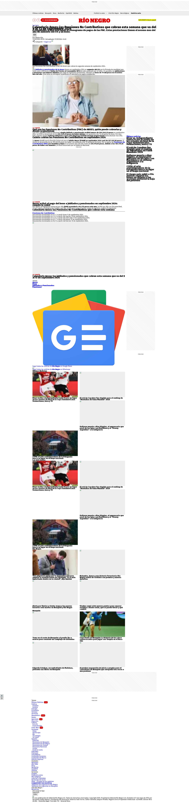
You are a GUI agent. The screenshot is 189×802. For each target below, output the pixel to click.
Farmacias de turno (39, 780)
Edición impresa (37, 759)
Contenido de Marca (39, 758)
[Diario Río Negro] (94, 20)
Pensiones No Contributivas (43, 213)
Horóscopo (36, 732)
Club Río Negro (113, 13)
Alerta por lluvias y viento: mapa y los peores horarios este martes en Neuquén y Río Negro (52, 607)
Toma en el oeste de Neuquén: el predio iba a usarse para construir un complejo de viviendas (53, 638)
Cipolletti (69, 13)
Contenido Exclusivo (39, 756)
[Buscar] (38, 20)
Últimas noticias (38, 13)
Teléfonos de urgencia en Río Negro (45, 784)
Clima (34, 731)
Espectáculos (37, 726)
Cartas (34, 748)
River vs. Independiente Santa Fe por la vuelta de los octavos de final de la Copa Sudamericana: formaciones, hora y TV (140, 141)
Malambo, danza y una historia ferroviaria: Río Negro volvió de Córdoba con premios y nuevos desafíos (100, 577)
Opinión (34, 739)
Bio (33, 734)
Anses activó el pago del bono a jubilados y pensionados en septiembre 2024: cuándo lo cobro (75, 204)
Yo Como (35, 737)
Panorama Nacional (39, 747)
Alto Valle (35, 764)
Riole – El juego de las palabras (43, 781)
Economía (35, 710)
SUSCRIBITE (147, 20)
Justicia (35, 707)
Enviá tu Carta (37, 750)
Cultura (34, 722)
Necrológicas (124, 13)
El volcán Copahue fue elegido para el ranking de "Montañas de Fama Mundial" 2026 (101, 399)
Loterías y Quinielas (39, 778)
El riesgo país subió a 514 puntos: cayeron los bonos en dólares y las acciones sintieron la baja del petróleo (140, 177)
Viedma (75, 13)
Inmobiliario (36, 754)
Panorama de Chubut (40, 745)
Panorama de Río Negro (41, 743)
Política (34, 704)
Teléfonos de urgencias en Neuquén (45, 786)
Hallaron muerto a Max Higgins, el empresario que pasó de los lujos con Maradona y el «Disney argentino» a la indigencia (140, 159)
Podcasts (35, 753)
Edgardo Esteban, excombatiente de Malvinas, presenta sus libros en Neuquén (52, 669)
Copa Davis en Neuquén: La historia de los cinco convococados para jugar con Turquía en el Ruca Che (101, 639)
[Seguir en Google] (33, 68)
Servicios (35, 25)
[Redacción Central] (34, 33)
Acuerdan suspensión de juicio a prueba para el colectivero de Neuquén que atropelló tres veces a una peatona (102, 669)
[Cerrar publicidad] (2, 696)
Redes (34, 717)
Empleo (34, 773)
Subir (35, 794)
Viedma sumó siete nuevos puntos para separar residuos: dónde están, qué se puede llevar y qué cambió (101, 607)
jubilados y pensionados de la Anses (49, 69)
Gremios (35, 706)
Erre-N (35, 724)
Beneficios (35, 789)
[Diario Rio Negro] (33, 796)
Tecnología (36, 736)
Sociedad (35, 729)
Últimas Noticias (39, 702)
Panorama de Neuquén (40, 742)
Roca (54, 13)
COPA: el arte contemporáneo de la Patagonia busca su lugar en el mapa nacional (140, 168)
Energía (34, 709)
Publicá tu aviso (37, 775)
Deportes (35, 721)
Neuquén (48, 13)
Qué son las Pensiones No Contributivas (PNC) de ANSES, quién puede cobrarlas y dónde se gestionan (76, 130)
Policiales (35, 751)
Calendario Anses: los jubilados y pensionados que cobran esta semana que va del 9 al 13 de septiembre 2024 (78, 277)
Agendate (37, 719)
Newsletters (38, 715)
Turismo (34, 712)
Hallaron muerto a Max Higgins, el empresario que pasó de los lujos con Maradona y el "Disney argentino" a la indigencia (102, 428)
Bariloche (61, 13)
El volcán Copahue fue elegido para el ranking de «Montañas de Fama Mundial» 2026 (139, 150)
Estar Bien (37, 728)
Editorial (35, 740)
